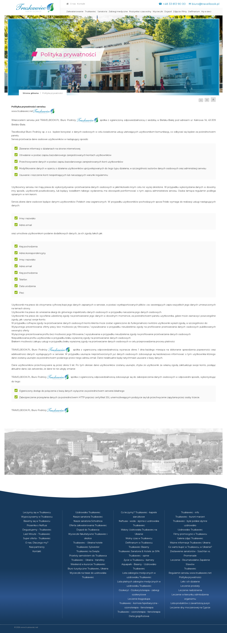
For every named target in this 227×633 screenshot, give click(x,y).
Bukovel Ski (72, 19)
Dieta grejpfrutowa (139, 616)
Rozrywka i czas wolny (140, 11)
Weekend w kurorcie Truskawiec (88, 564)
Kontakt (81, 4)
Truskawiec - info (190, 512)
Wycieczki (158, 11)
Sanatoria (102, 11)
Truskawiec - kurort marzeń (190, 516)
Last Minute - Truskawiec (36, 534)
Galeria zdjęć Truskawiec (190, 538)
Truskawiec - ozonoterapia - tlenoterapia (139, 611)
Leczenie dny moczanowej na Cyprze (190, 607)
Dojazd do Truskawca (87, 529)
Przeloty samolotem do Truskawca (88, 555)
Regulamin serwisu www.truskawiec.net (190, 573)
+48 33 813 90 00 (174, 3)
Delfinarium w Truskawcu (139, 542)
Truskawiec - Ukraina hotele (88, 542)
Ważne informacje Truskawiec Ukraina (190, 542)
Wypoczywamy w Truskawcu (37, 516)
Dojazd (168, 11)
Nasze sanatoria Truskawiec (88, 516)
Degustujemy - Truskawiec (36, 529)
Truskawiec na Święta (87, 551)
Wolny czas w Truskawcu (139, 538)
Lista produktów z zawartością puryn (190, 603)
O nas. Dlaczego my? (36, 542)
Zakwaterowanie (74, 11)
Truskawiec (90, 11)
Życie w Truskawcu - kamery (139, 560)
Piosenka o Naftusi (37, 525)
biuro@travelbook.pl (205, 3)
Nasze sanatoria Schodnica (88, 521)
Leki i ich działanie (190, 581)
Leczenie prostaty (190, 586)
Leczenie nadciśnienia (190, 590)
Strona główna (31, 93)
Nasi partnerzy (37, 547)
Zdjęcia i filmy (180, 11)
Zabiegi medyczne (118, 11)
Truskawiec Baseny (139, 547)
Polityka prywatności (190, 577)
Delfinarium (194, 11)
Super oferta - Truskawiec (36, 538)
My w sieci (206, 11)
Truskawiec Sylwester (87, 547)
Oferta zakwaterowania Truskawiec (88, 525)
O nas (73, 4)
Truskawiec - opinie (139, 555)
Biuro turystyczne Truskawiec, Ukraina (88, 568)
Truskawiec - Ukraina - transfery (88, 560)
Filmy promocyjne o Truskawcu (190, 534)
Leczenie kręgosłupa (139, 598)
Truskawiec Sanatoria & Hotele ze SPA (139, 551)
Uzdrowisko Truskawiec (87, 512)
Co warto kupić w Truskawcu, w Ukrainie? (190, 547)
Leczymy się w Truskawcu (37, 512)
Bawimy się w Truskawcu (36, 521)
